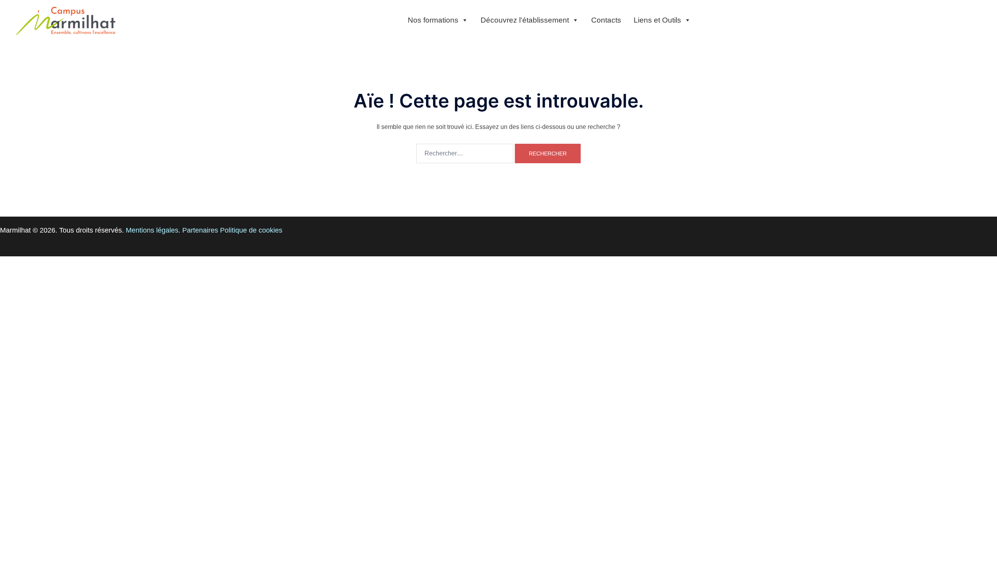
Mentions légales (152, 230)
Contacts (606, 20)
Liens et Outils (657, 20)
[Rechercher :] (464, 153)
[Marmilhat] (66, 20)
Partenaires (200, 230)
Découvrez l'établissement (525, 20)
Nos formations (433, 20)
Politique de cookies (251, 230)
